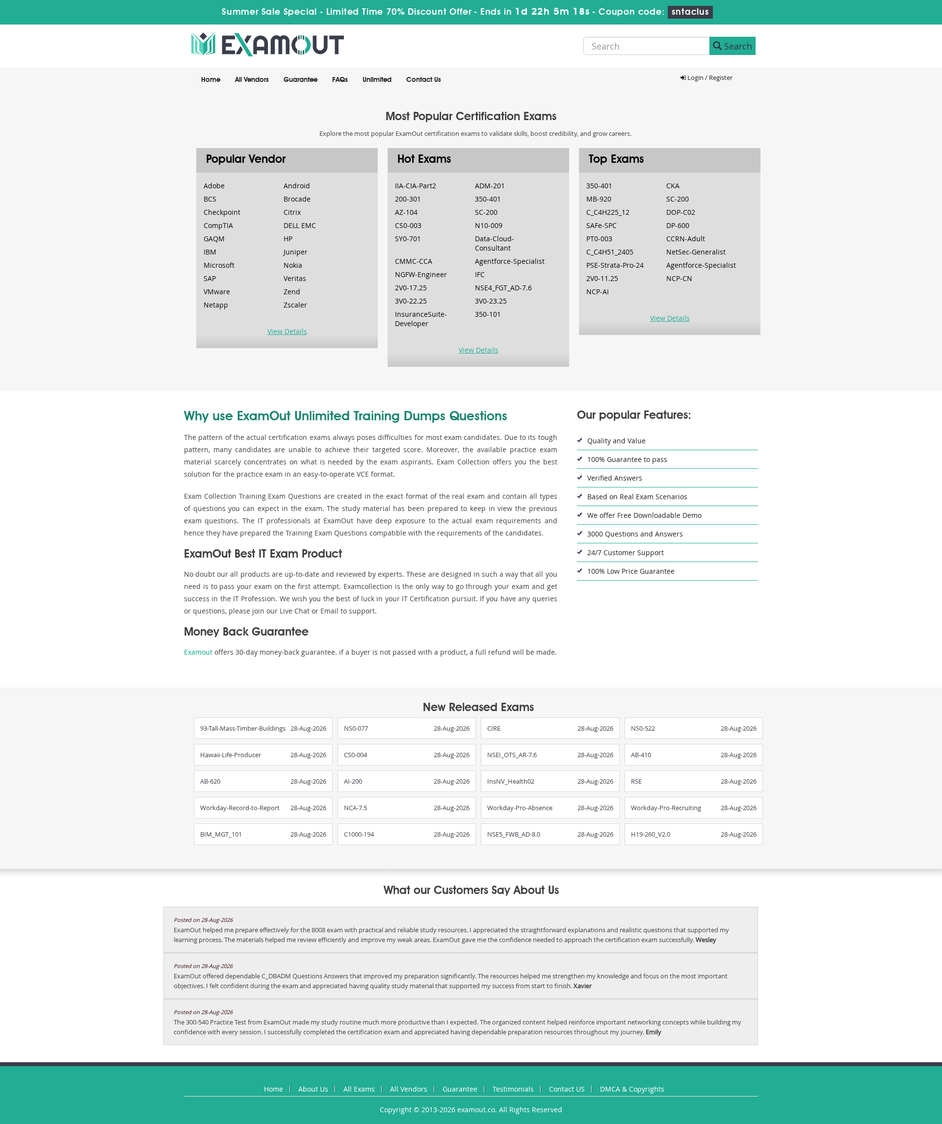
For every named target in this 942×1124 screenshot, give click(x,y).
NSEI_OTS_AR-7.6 (512, 754)
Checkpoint (222, 212)
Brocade (297, 199)
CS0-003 (408, 225)
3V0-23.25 (491, 301)
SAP (210, 278)
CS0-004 (355, 754)
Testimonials (513, 1089)
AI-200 (353, 781)
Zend (292, 291)
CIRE (493, 728)
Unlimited (377, 80)
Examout (198, 652)
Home (210, 80)
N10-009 (488, 225)
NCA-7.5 (355, 807)
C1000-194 (359, 834)
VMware (217, 291)
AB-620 (210, 781)
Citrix (292, 212)
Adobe (214, 185)
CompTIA (218, 225)
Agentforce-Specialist (510, 261)
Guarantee (300, 80)
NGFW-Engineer (421, 274)
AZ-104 (406, 212)
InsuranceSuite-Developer (421, 318)
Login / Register (709, 77)
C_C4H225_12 (607, 212)
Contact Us (423, 80)
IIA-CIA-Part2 (415, 185)
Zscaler (295, 304)
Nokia (293, 265)
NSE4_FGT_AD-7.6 (503, 287)
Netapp (216, 304)
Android (297, 185)
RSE (636, 781)
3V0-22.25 (411, 301)
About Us (313, 1089)
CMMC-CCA (413, 261)
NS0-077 (356, 728)
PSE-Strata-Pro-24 (615, 265)
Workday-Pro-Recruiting (666, 807)
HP (288, 238)
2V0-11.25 (602, 278)
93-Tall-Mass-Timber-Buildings (243, 728)
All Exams (359, 1089)
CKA (673, 185)
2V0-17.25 (411, 287)
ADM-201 (490, 185)
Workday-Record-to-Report (240, 807)
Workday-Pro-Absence (519, 807)
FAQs (340, 80)
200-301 (408, 199)
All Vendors (252, 80)
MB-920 (598, 199)
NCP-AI (597, 291)
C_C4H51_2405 (609, 251)
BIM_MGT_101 (221, 834)
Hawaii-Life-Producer (230, 754)
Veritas (295, 278)
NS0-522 (643, 728)
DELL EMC (300, 225)
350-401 (488, 199)
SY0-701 (408, 238)
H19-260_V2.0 (650, 834)
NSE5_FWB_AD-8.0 (513, 834)
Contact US (567, 1089)
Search (737, 46)
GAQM (214, 238)
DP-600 (677, 225)
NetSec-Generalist (696, 251)
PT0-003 (599, 238)
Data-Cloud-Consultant (494, 243)
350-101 (488, 314)
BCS (210, 199)
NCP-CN (679, 278)
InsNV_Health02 (510, 781)
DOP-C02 (680, 212)
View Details (287, 331)
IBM (210, 251)
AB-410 (641, 754)
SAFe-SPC (601, 225)
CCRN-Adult (685, 238)
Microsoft (219, 265)
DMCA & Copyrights (632, 1089)
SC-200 (486, 212)
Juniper (296, 251)
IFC (480, 274)
